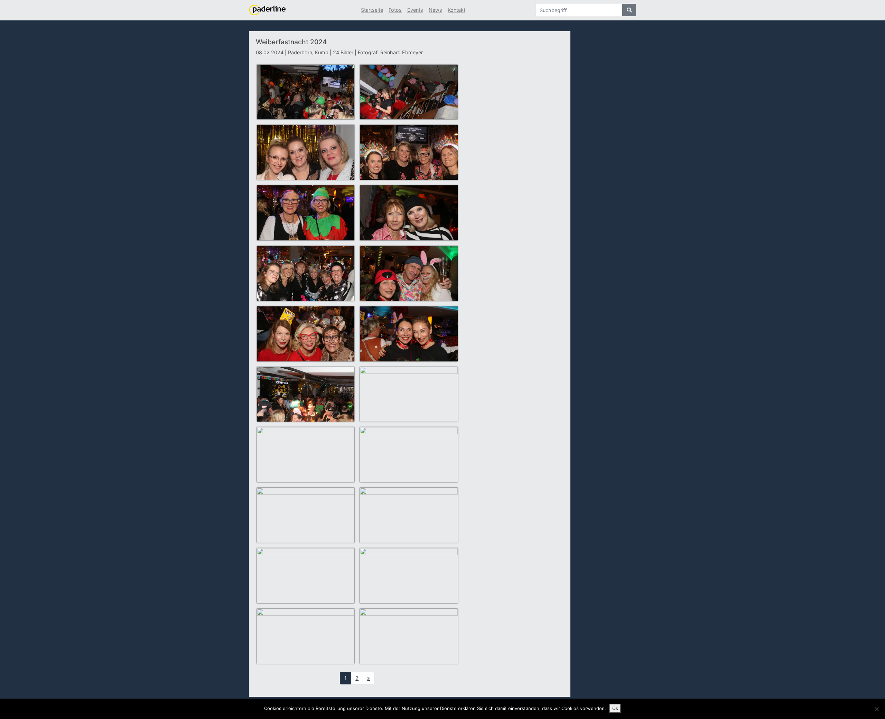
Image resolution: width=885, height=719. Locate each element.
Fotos (395, 10)
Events (415, 10)
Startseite (372, 10)
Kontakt (456, 10)
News (435, 10)
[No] (876, 709)
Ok (615, 708)
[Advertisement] (514, 156)
